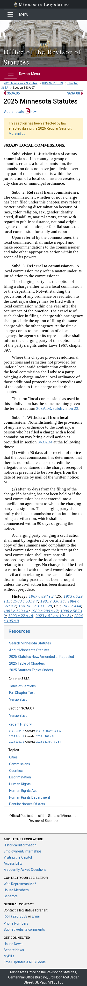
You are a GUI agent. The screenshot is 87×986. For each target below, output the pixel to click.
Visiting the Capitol (18, 857)
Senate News (14, 950)
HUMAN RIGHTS (52, 83)
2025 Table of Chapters (27, 663)
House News (13, 944)
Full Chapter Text (22, 693)
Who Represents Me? (20, 884)
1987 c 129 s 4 (16, 611)
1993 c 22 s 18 (20, 615)
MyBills (9, 956)
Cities (13, 757)
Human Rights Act (23, 791)
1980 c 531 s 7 (25, 601)
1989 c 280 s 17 (44, 611)
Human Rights (20, 784)
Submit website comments (24, 929)
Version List (18, 699)
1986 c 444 (71, 606)
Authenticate (14, 112)
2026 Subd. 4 (16, 731)
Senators (11, 896)
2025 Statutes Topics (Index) (31, 670)
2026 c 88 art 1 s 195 (48, 731)
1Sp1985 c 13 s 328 (35, 606)
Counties (16, 771)
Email (36, 916)
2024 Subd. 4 (16, 736)
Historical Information (20, 845)
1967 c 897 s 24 (42, 596)
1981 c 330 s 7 (52, 601)
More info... (17, 133)
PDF (33, 112)
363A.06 (13, 93)
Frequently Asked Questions (25, 869)
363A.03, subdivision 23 (57, 408)
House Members (16, 890)
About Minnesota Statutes (29, 650)
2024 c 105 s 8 (44, 736)
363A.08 (73, 93)
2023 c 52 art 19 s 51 (48, 741)
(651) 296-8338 (15, 916)
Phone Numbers (16, 923)
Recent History (20, 724)
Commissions (19, 764)
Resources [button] (19, 631)
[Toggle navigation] (10, 14)
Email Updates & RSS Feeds (25, 962)
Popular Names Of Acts (27, 804)
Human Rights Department (29, 797)
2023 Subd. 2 (16, 741)
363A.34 (45, 442)
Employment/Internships (23, 851)
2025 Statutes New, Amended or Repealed (41, 657)
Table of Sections (22, 686)
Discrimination (20, 777)
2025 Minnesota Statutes (20, 83)
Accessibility (13, 863)
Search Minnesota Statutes (30, 643)
